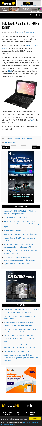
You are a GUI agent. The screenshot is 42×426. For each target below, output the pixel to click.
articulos (8, 412)
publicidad (31, 415)
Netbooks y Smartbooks (23, 138)
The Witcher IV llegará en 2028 (15, 230)
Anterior (6, 147)
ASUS (11, 138)
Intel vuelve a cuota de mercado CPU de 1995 (20, 234)
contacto (31, 412)
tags (18, 415)
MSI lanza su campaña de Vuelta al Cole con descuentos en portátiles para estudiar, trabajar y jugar (21, 224)
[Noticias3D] (8, 3)
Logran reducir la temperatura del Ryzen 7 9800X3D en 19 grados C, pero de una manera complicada (21, 358)
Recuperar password (32, 5)
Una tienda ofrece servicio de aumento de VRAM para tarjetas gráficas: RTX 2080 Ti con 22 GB (20, 338)
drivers (7, 415)
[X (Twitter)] (33, 15)
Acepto (35, 418)
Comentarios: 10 (30, 32)
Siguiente (35, 147)
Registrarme (24, 5)
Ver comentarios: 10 (12, 142)
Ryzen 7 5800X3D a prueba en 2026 (17, 264)
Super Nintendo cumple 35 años (15, 217)
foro (18, 412)
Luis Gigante (19, 32)
